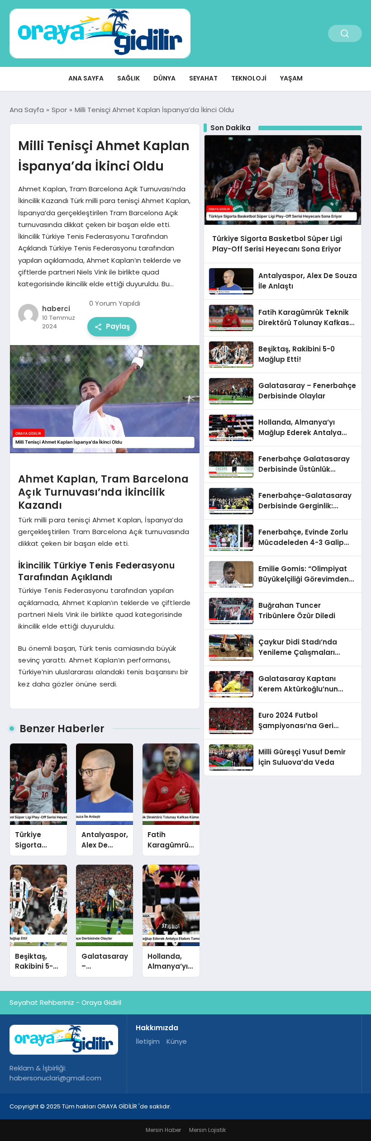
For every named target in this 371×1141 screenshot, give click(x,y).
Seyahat (203, 78)
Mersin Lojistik (207, 1130)
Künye (176, 1041)
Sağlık (128, 78)
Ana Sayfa (86, 78)
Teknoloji (248, 78)
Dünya (164, 78)
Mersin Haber (163, 1130)
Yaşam (291, 78)
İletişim (148, 1041)
